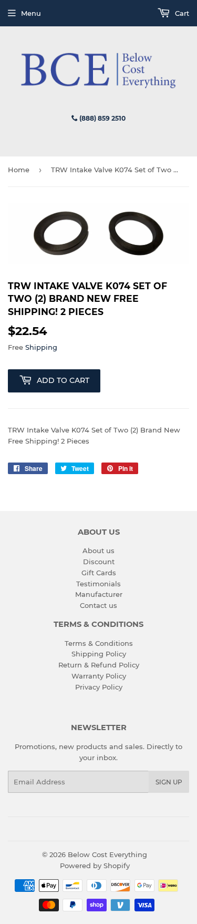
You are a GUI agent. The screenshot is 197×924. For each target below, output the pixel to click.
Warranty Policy (98, 676)
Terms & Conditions (99, 643)
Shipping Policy (98, 654)
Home (18, 169)
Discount (99, 561)
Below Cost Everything (107, 854)
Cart (181, 13)
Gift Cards (98, 572)
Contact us (98, 605)
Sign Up (168, 782)
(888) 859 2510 (102, 118)
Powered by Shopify (95, 865)
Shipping (41, 347)
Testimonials (98, 583)
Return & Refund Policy (98, 665)
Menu (31, 13)
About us (98, 550)
